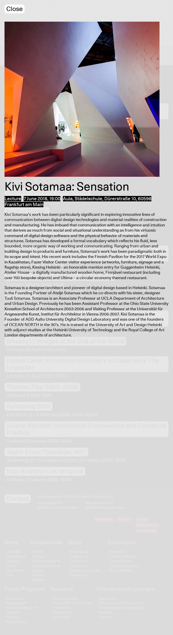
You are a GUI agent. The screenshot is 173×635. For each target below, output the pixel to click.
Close (14, 9)
